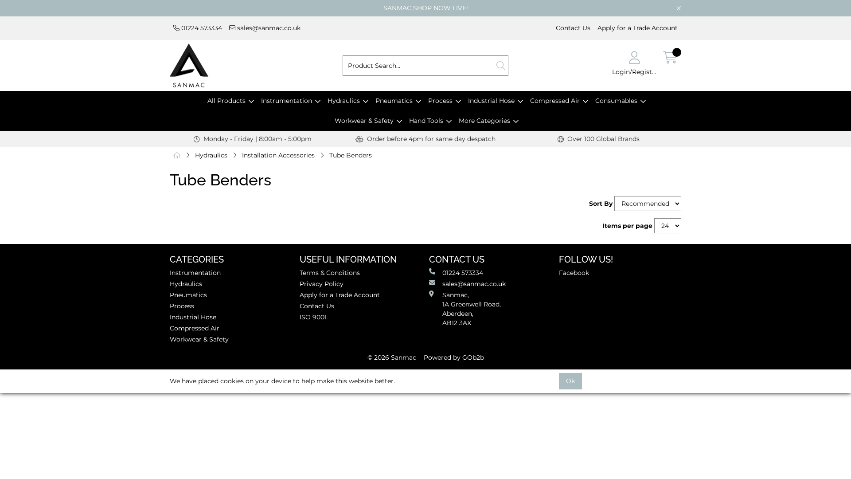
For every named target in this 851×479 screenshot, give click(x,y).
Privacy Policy (322, 284)
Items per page (627, 226)
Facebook (574, 273)
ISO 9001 (313, 317)
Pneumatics (394, 101)
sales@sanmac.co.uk (268, 28)
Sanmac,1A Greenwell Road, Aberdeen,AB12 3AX (471, 309)
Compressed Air (555, 101)
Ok (570, 381)
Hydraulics (344, 101)
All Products (226, 101)
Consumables (616, 101)
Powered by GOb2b (454, 357)
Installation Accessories (278, 155)
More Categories (484, 121)
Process (440, 101)
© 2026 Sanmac (391, 357)
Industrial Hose (491, 101)
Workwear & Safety (364, 121)
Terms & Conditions (330, 273)
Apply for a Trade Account (637, 28)
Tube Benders (350, 155)
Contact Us (573, 28)
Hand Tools (426, 121)
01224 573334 (201, 28)
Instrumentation (286, 101)
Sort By (601, 204)
